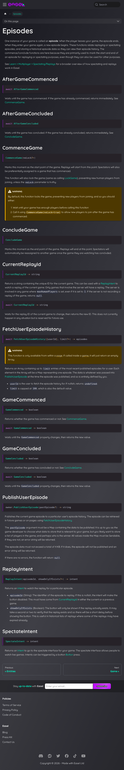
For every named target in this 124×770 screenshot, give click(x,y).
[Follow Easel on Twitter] (58, 756)
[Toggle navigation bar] (4, 4)
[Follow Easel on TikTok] (75, 756)
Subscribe (102, 686)
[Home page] (5, 14)
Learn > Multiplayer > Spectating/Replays (32, 63)
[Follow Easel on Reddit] (50, 756)
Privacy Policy (10, 709)
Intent (21, 588)
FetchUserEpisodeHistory (58, 520)
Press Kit (7, 737)
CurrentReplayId (68, 599)
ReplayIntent (108, 283)
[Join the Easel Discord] (41, 756)
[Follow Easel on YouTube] (83, 756)
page (59, 355)
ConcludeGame (13, 136)
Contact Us (8, 741)
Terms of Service (11, 705)
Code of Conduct (11, 714)
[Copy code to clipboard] (117, 88)
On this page (11, 21)
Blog (5, 732)
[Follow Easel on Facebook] (67, 756)
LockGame (71, 178)
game (85, 355)
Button (69, 654)
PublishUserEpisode (16, 376)
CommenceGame (14, 102)
